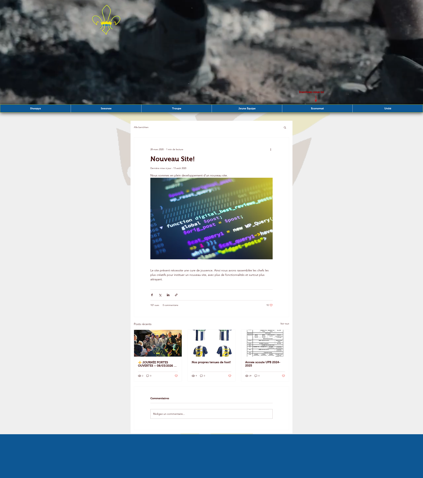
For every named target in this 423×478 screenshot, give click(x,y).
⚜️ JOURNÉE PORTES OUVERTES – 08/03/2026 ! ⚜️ (156, 364)
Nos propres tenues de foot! (211, 362)
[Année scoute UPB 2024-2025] (265, 343)
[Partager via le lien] (176, 294)
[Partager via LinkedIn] (168, 294)
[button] (35, 108)
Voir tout (284, 323)
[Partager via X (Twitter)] (160, 294)
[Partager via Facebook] (152, 294)
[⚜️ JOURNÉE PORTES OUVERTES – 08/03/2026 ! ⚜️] (158, 343)
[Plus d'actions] (271, 149)
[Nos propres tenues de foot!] (211, 343)
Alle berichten (141, 127)
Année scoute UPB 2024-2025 (262, 364)
